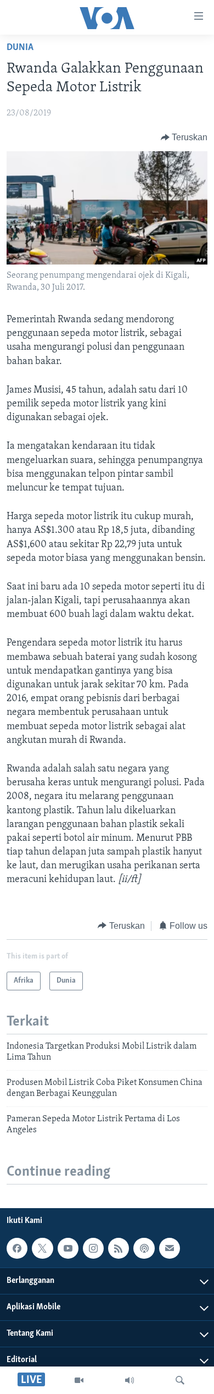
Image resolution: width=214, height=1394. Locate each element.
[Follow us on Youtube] (68, 1248)
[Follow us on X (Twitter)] (42, 1248)
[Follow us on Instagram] (93, 1248)
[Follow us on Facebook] (17, 1248)
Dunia (20, 48)
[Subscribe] (169, 1248)
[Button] (184, 137)
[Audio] (129, 1380)
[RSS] (118, 1248)
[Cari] (180, 1380)
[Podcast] (143, 1248)
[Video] (79, 1380)
